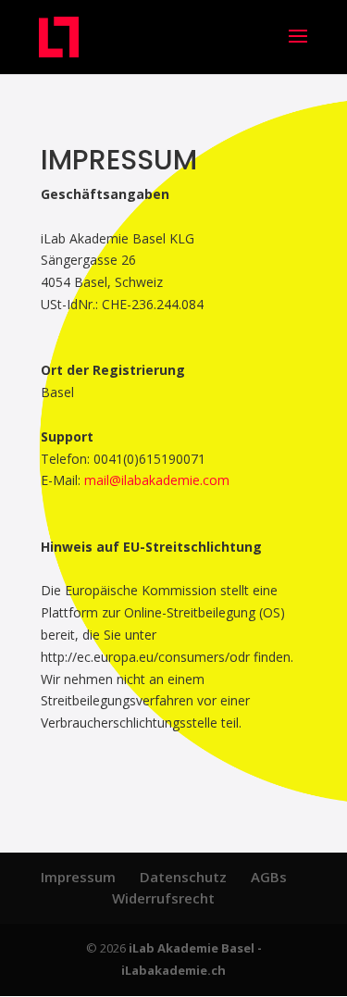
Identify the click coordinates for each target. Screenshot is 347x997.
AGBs (269, 876)
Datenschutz (183, 876)
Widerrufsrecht (163, 898)
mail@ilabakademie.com (156, 480)
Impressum (78, 876)
